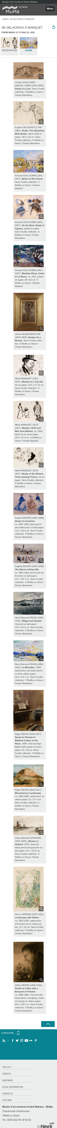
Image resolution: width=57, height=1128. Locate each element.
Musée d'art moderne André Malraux (20, 2)
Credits (6, 1074)
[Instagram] (21, 1040)
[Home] (13, 10)
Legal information (12, 1087)
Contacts (7, 1094)
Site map (7, 1100)
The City (6, 1067)
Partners (7, 1080)
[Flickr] (31, 1040)
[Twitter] (17, 1040)
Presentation (9, 50)
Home (5, 19)
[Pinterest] (35, 1040)
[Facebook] (12, 1040)
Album (28, 50)
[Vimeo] (26, 1040)
